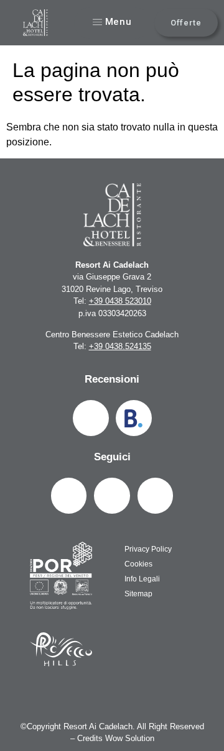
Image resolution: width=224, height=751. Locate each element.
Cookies (138, 564)
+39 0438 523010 (120, 301)
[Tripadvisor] (91, 418)
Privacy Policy (148, 549)
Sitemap (138, 593)
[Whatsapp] (156, 496)
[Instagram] (112, 496)
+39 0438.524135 (120, 346)
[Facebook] (69, 496)
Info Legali (142, 579)
